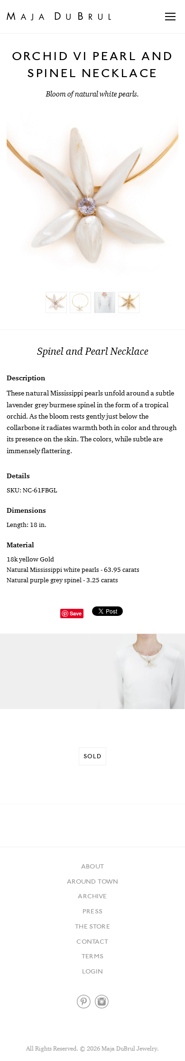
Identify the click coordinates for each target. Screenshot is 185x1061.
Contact (92, 941)
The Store (92, 926)
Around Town (93, 881)
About (92, 866)
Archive (92, 896)
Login (92, 971)
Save (76, 613)
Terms (92, 956)
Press (92, 911)
